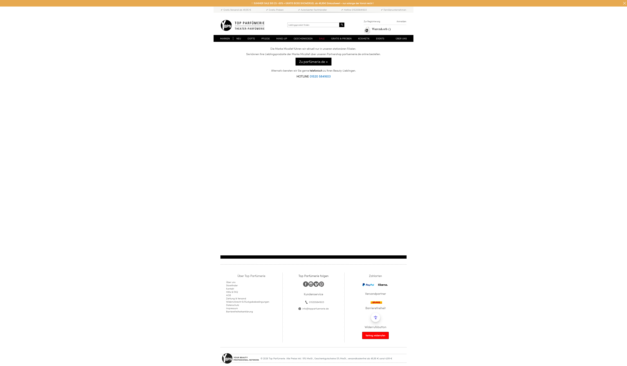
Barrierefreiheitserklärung (239, 311)
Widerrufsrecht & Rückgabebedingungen (247, 301)
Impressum (232, 308)
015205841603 (316, 302)
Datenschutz (232, 305)
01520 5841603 (320, 76)
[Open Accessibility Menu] (375, 317)
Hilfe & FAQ (232, 291)
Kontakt (230, 288)
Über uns (230, 282)
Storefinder (232, 285)
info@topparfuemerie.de (315, 308)
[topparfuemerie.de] (242, 25)
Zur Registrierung (372, 21)
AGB (228, 295)
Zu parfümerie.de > (313, 61)
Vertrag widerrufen (375, 335)
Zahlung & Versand (236, 298)
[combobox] (313, 25)
